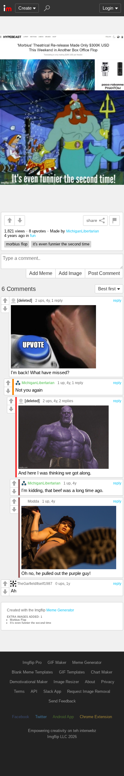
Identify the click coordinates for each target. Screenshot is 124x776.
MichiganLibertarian (82, 231)
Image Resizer (66, 682)
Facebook (20, 716)
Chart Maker (101, 672)
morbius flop (16, 244)
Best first (107, 288)
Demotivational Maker (29, 682)
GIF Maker (57, 662)
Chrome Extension (96, 716)
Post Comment (104, 273)
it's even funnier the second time (61, 244)
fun (33, 235)
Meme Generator (60, 610)
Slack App (52, 691)
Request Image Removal (88, 691)
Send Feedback (62, 701)
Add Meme (40, 273)
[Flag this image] (114, 220)
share (91, 220)
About (90, 682)
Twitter (41, 716)
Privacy (107, 682)
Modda (33, 501)
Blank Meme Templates (32, 672)
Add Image (70, 273)
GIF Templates (72, 672)
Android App (63, 716)
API (34, 691)
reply (117, 300)
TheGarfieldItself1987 (34, 583)
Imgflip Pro (32, 662)
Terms (19, 691)
